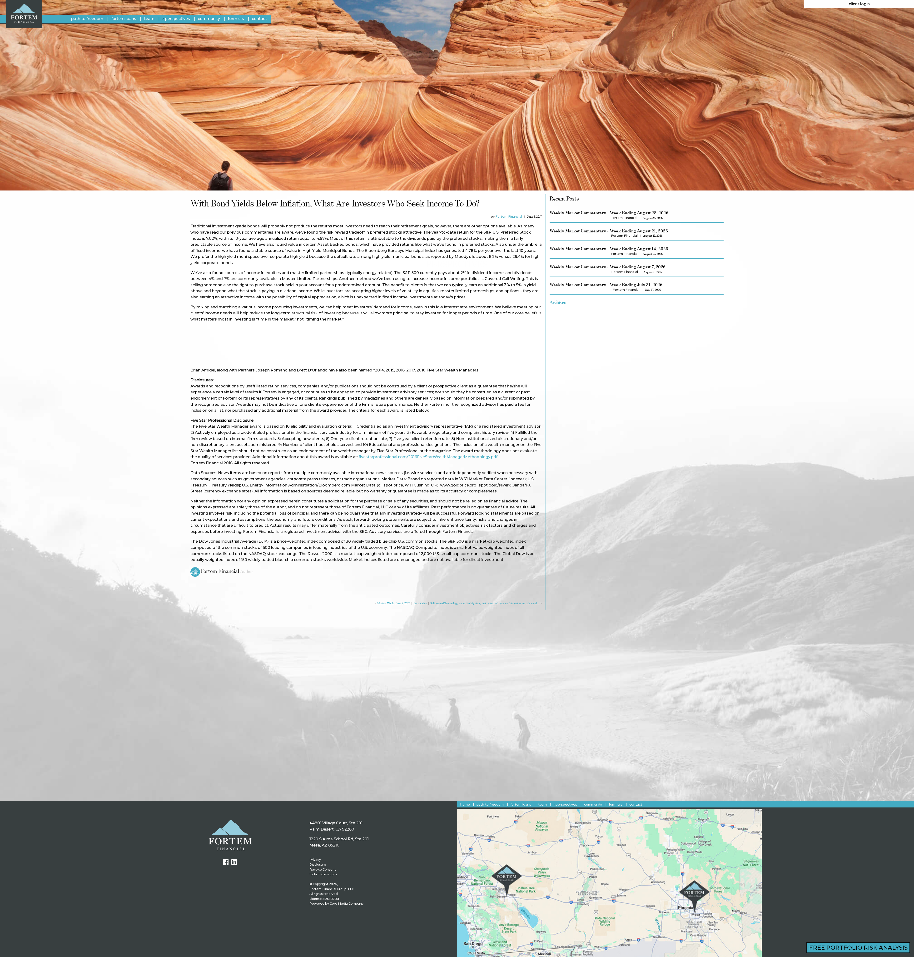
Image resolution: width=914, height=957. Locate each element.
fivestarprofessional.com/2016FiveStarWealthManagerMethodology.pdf (428, 457)
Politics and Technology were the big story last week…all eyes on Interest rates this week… (485, 603)
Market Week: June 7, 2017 (393, 603)
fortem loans (123, 18)
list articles (420, 603)
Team (149, 18)
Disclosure (317, 864)
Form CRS (236, 18)
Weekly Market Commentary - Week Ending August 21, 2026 (609, 230)
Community (209, 18)
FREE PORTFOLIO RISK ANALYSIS (858, 947)
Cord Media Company (346, 903)
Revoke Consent (322, 869)
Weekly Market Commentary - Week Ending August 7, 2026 (608, 266)
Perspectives (177, 18)
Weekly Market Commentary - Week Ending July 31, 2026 (606, 284)
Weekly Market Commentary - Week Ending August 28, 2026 (609, 212)
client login (859, 4)
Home (465, 804)
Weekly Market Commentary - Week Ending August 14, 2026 (609, 248)
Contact (259, 18)
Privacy (315, 860)
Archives (558, 302)
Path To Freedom (87, 18)
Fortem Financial (508, 216)
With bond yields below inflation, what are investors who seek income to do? (335, 203)
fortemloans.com (323, 874)
